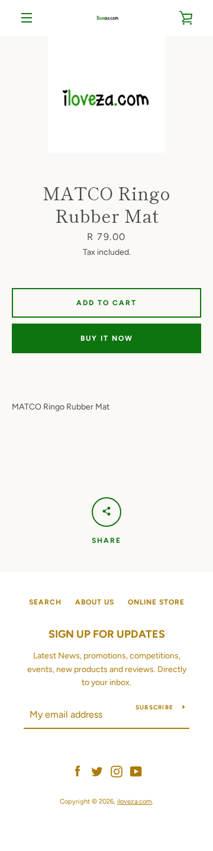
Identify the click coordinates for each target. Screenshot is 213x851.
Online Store (156, 602)
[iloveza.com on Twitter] (97, 771)
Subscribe (154, 707)
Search (45, 602)
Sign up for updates (107, 634)
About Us (94, 602)
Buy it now (106, 338)
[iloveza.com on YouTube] (136, 771)
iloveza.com (134, 801)
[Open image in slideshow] (106, 94)
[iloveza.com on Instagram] (116, 771)
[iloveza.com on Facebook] (77, 771)
